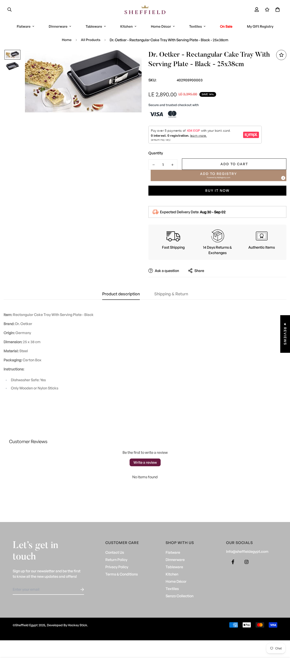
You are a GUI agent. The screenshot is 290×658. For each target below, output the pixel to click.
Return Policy (116, 559)
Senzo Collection (179, 596)
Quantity (155, 153)
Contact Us (114, 552)
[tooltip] (283, 178)
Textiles (195, 26)
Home (67, 40)
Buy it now (217, 190)
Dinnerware (58, 26)
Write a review (145, 462)
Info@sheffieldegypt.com (247, 551)
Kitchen (126, 26)
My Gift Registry (260, 26)
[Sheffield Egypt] (145, 9)
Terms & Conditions (121, 574)
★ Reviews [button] (285, 334)
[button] (276, 9)
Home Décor (161, 26)
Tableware (94, 26)
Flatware (24, 26)
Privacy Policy (116, 567)
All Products (90, 40)
